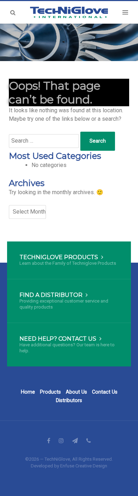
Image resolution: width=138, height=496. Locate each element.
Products (50, 392)
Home (28, 392)
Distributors (69, 401)
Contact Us (104, 392)
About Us (76, 392)
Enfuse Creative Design (83, 465)
